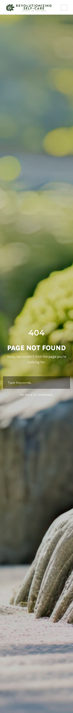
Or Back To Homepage (36, 395)
